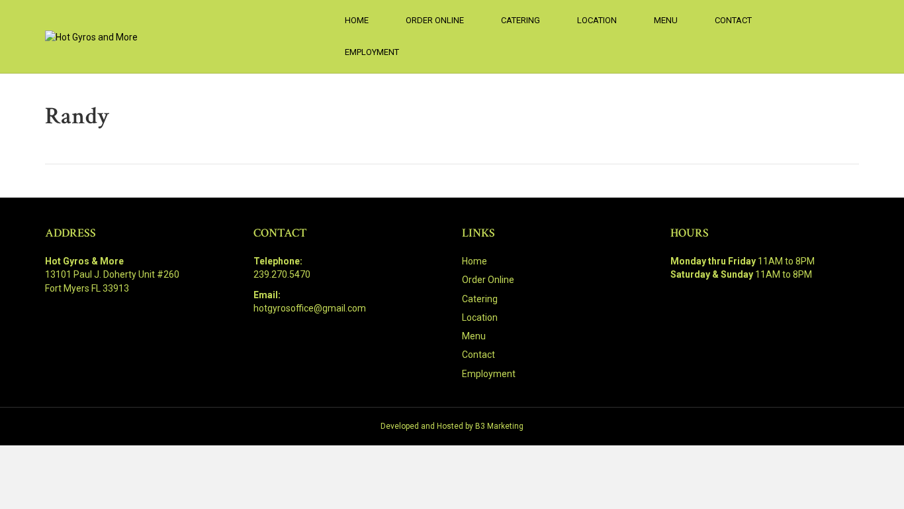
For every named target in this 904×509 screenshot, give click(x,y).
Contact (733, 20)
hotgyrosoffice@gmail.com (309, 308)
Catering (520, 20)
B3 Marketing (499, 426)
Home (357, 20)
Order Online (435, 20)
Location (597, 20)
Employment (372, 52)
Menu (666, 20)
